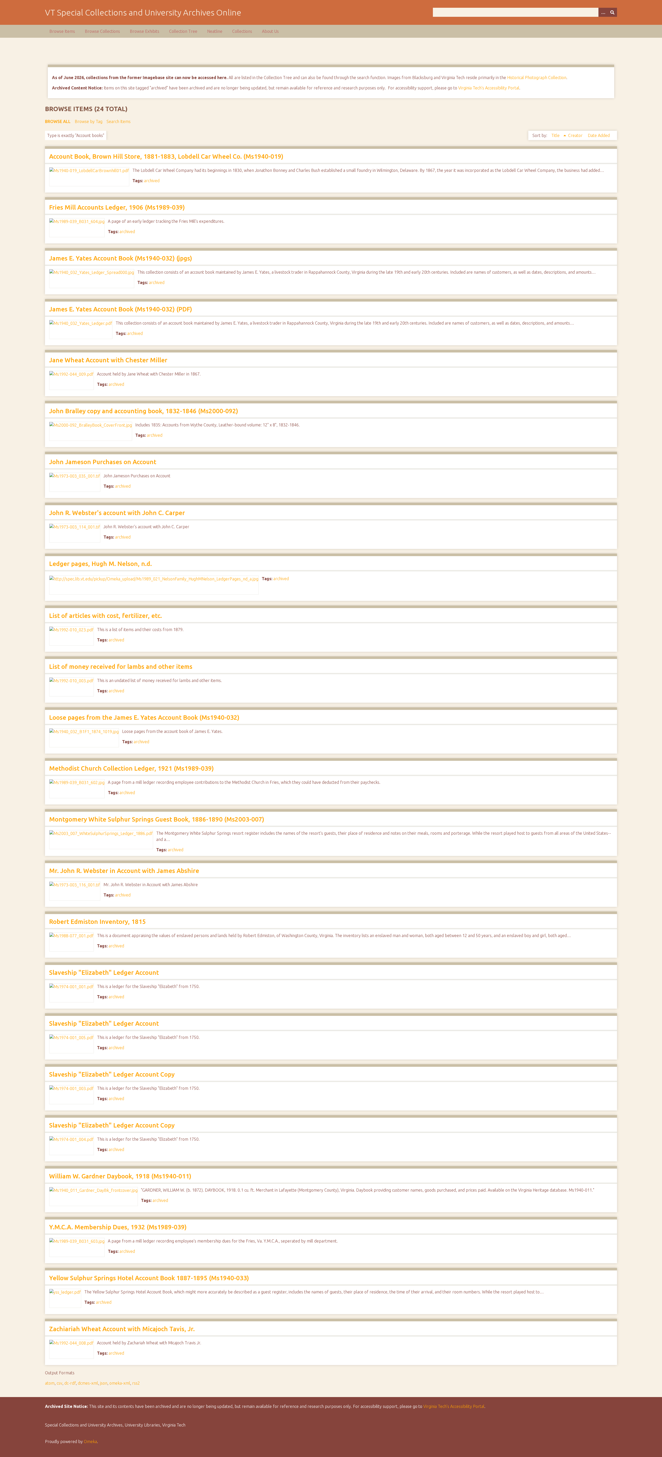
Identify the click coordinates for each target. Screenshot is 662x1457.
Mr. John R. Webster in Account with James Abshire (124, 870)
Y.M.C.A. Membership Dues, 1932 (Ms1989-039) (118, 1227)
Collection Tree (183, 31)
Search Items (119, 121)
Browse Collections (102, 31)
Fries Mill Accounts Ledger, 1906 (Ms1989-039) (117, 207)
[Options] (603, 12)
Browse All (58, 121)
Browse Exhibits (144, 31)
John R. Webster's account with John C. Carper (117, 512)
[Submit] (612, 12)
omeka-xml (119, 1383)
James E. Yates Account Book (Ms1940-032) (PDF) (120, 309)
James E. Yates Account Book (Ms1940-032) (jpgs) (120, 258)
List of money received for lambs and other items (120, 666)
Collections (242, 31)
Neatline (214, 31)
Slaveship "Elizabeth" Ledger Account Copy (112, 1074)
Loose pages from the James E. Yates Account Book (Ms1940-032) (144, 717)
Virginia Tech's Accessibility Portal (488, 88)
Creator (576, 135)
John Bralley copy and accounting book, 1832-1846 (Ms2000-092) (143, 411)
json (103, 1383)
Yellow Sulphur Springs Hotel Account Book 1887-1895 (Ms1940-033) (149, 1278)
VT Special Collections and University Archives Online (143, 12)
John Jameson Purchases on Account (102, 461)
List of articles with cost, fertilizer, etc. (105, 615)
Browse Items (62, 31)
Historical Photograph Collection (536, 77)
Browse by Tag (88, 121)
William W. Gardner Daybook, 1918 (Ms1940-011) (120, 1176)
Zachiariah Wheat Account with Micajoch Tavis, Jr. (122, 1328)
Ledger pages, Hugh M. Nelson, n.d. (100, 563)
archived (152, 180)
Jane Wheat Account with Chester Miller (108, 360)
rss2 (136, 1383)
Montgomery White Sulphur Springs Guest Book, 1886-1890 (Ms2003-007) (156, 819)
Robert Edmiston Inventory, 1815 (97, 921)
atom (50, 1383)
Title (556, 135)
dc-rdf (70, 1383)
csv (59, 1383)
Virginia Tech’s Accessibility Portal (453, 1406)
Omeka (90, 1441)
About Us (270, 31)
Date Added (599, 135)
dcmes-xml (88, 1383)
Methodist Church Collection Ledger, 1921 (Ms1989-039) (131, 768)
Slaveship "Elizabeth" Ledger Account (104, 972)
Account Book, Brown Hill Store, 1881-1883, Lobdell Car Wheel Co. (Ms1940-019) (166, 156)
